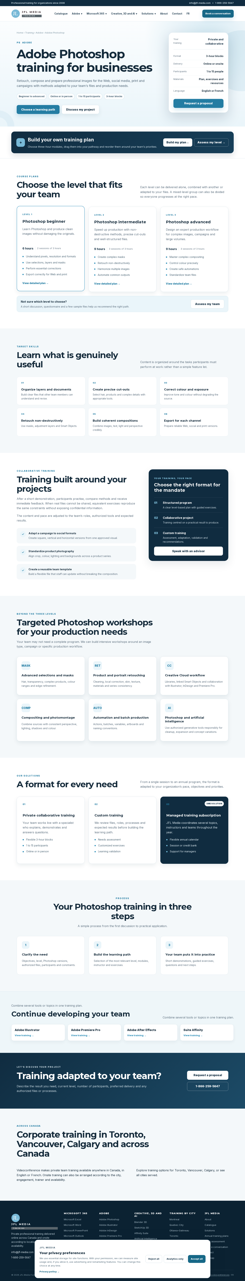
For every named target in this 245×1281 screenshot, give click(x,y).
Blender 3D (140, 1222)
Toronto (180, 1170)
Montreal (174, 1219)
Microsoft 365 (97, 13)
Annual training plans (216, 1235)
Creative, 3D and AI (124, 13)
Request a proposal (198, 103)
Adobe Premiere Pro (85, 1032)
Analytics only (175, 1259)
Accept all (197, 1259)
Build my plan (177, 142)
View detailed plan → (35, 283)
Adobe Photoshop (109, 1219)
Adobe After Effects (141, 1032)
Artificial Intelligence (145, 1238)
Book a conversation (218, 13)
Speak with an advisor (188, 551)
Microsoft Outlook (74, 1235)
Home (20, 32)
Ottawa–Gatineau (179, 1230)
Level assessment (215, 1241)
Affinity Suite (141, 1233)
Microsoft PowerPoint (76, 1230)
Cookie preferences (219, 1275)
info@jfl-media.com (200, 3)
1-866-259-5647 (224, 3)
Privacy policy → (49, 1271)
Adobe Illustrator (27, 1032)
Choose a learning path (38, 109)
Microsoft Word (72, 1224)
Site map (209, 1257)
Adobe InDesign (108, 1230)
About (164, 13)
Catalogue (61, 13)
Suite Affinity (193, 1032)
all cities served (146, 1175)
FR (188, 13)
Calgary (209, 1170)
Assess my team (207, 304)
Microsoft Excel (72, 1219)
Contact (177, 13)
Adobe (77, 13)
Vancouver (195, 1170)
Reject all (153, 1259)
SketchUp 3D (141, 1227)
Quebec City (176, 1224)
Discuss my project (80, 109)
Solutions (149, 13)
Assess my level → (211, 142)
